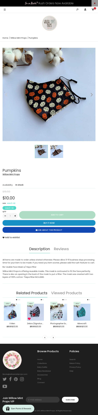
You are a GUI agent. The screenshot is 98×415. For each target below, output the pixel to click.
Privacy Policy (75, 367)
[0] (93, 10)
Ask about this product (50, 230)
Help (71, 371)
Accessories (42, 375)
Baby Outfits (42, 367)
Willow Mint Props (11, 174)
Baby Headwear (44, 371)
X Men (12, 323)
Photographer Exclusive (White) (65, 323)
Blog (39, 378)
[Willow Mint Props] (49, 23)
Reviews (61, 248)
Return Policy (75, 363)
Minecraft (82, 323)
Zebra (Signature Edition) (39, 323)
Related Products (31, 293)
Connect (41, 382)
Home (39, 359)
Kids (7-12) (9, 208)
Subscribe (70, 400)
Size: (9, 203)
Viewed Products (66, 293)
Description (39, 248)
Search (73, 359)
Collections (42, 363)
